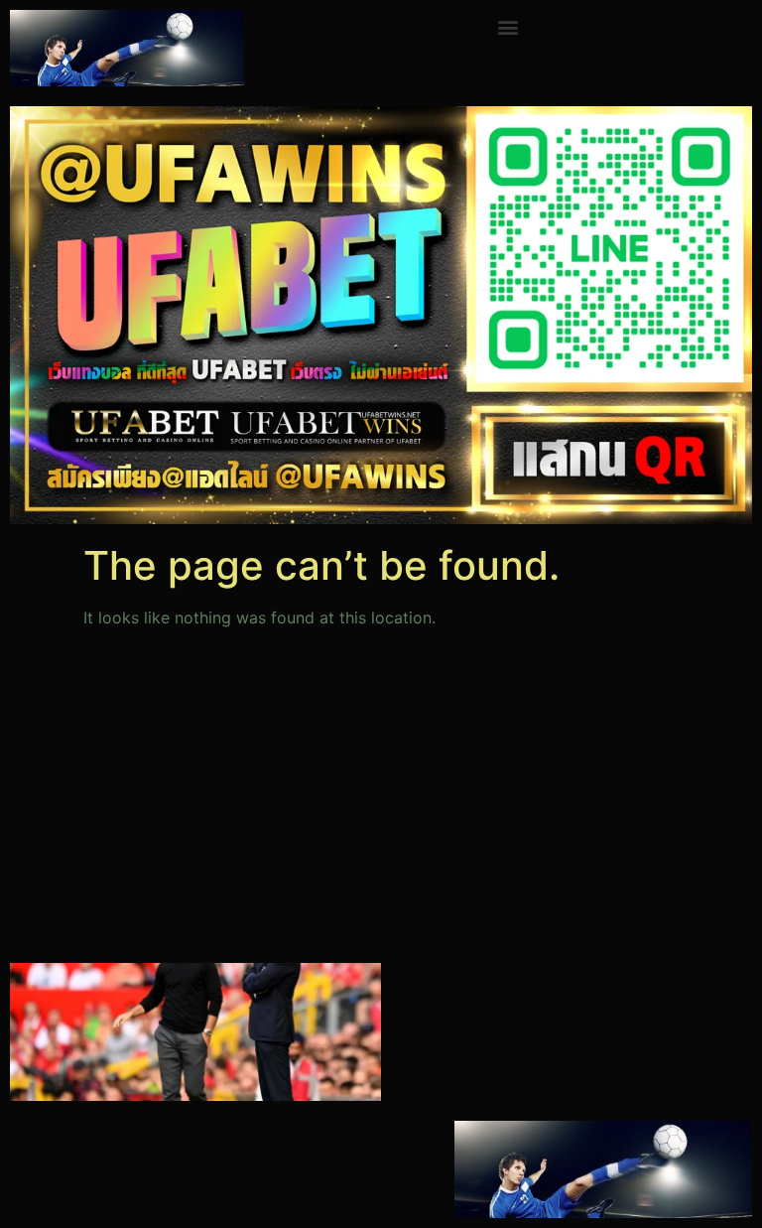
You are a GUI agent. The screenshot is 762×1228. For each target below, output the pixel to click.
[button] (507, 26)
